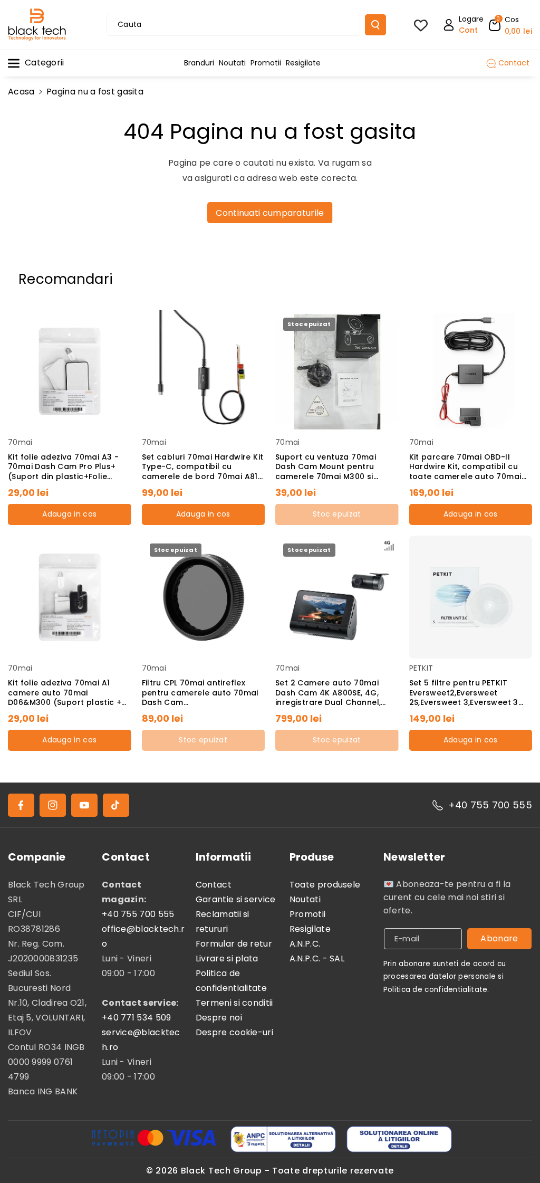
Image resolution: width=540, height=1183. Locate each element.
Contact (214, 885)
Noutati (305, 899)
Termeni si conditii (234, 1003)
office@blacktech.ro (143, 936)
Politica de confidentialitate (231, 980)
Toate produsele (325, 885)
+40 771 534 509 (136, 1018)
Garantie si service (236, 899)
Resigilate (310, 929)
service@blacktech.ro (141, 1039)
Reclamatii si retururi (222, 921)
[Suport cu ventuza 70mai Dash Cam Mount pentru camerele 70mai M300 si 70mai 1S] (337, 371)
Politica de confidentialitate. (436, 990)
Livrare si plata (227, 958)
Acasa (21, 91)
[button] (510, 25)
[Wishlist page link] (421, 25)
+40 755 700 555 (490, 805)
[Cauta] (375, 24)
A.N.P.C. (305, 944)
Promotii (307, 914)
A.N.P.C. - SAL (317, 958)
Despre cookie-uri (234, 1032)
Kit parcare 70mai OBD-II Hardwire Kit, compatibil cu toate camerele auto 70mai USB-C (465, 466)
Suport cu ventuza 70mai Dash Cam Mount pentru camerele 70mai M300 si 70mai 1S (325, 466)
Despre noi (219, 1018)
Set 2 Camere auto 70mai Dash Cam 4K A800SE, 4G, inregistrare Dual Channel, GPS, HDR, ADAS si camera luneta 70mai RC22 (328, 692)
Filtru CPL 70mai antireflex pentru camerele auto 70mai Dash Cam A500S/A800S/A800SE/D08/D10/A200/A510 (203, 692)
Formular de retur (234, 944)
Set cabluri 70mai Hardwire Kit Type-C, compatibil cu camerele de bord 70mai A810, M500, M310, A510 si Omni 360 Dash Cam (203, 466)
